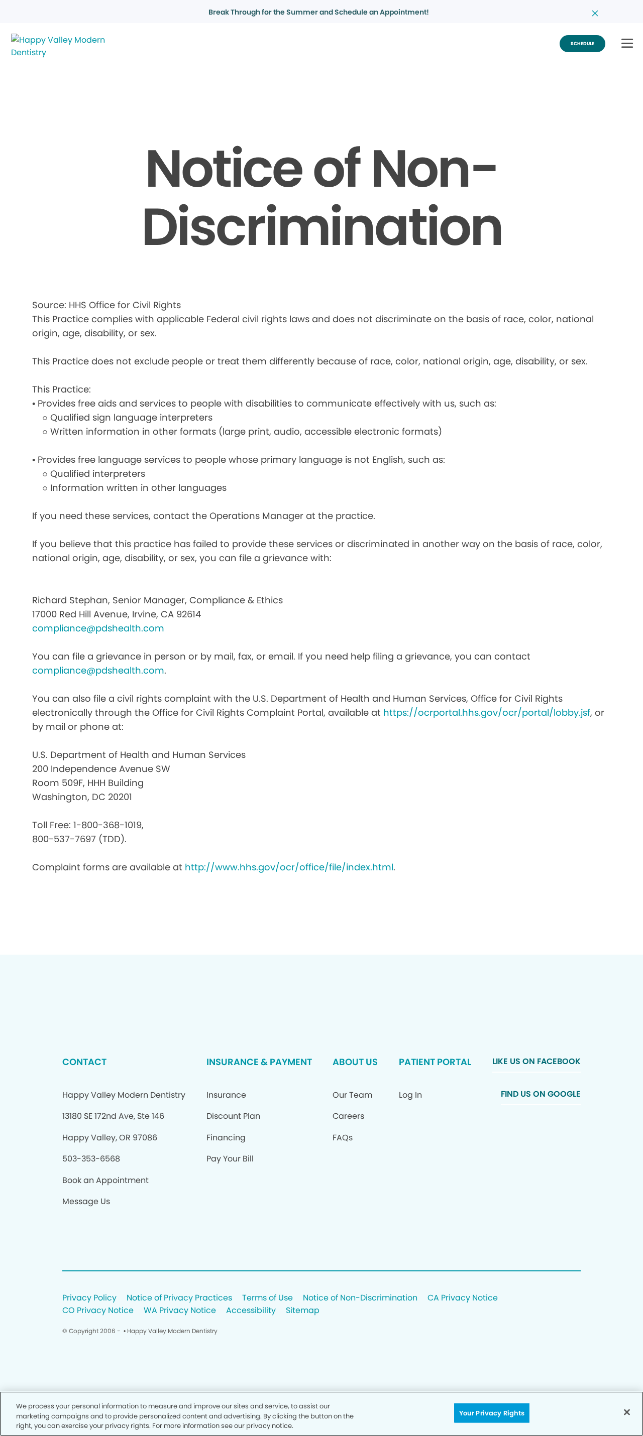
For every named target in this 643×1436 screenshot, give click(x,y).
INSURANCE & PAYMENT (259, 1062)
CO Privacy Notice (98, 1311)
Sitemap (302, 1311)
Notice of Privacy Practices (179, 1298)
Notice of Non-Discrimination (360, 1298)
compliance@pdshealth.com (98, 628)
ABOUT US (355, 1062)
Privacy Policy (89, 1298)
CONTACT (84, 1062)
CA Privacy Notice (462, 1298)
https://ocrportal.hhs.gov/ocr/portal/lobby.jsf (486, 712)
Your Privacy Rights (491, 1412)
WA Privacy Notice (180, 1311)
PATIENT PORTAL (435, 1062)
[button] (627, 44)
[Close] (627, 1412)
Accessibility (251, 1311)
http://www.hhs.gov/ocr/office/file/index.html (289, 867)
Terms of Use (267, 1298)
